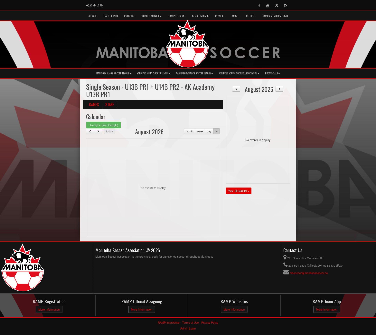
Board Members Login (275, 15)
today (109, 131)
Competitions (176, 15)
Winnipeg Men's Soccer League (152, 73)
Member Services (151, 15)
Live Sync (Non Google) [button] (103, 125)
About (92, 15)
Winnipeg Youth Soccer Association (238, 73)
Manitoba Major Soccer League (112, 73)
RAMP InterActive (169, 322)
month (189, 131)
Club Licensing (200, 15)
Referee (250, 15)
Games (94, 104)
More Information (49, 309)
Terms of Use (190, 322)
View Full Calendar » (238, 191)
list (216, 131)
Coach (234, 15)
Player (219, 15)
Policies (129, 15)
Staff (109, 104)
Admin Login (188, 328)
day (209, 131)
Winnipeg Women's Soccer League (193, 73)
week (200, 131)
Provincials (271, 73)
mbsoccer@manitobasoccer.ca (309, 273)
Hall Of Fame (111, 15)
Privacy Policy (209, 322)
